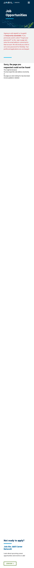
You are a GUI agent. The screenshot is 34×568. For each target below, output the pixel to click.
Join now (9, 563)
